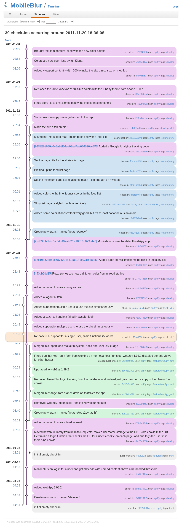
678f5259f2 (142, 298)
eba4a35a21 (141, 488)
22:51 (16, 295)
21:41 (16, 304)
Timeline (39, 14)
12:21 (16, 452)
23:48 (16, 271)
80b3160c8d (141, 94)
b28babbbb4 (141, 118)
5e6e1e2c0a (128, 370)
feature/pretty (167, 138)
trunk (165, 308)
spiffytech (157, 455)
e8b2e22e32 (135, 232)
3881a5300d (135, 138)
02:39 (16, 48)
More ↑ (9, 40)
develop (170, 52)
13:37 (16, 343)
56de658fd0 (138, 337)
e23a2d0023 (141, 246)
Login (175, 6)
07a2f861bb (142, 151)
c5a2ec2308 (119, 204)
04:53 (16, 485)
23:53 (16, 134)
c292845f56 (142, 52)
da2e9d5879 (141, 288)
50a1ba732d (128, 413)
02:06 (16, 68)
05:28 (16, 367)
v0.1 (172, 337)
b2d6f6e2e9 (136, 218)
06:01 (16, 191)
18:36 (16, 334)
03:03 (16, 430)
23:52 (16, 257)
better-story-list (151, 204)
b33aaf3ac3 (142, 404)
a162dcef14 (128, 394)
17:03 (16, 87)
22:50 (16, 158)
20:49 (16, 324)
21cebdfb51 (136, 161)
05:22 (16, 211)
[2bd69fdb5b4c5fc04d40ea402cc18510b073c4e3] (65, 241)
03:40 (16, 410)
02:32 (16, 58)
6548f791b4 (142, 474)
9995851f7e (144, 508)
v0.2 (172, 308)
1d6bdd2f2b (136, 171)
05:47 (16, 201)
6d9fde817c (142, 62)
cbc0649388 (141, 441)
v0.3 (172, 128)
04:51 (16, 505)
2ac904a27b (138, 308)
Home (22, 14)
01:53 (16, 467)
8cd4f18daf (142, 327)
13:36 (16, 168)
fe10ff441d (142, 104)
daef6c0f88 (136, 194)
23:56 (16, 115)
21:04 (16, 314)
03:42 (16, 391)
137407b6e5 (141, 278)
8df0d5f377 (142, 75)
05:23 (16, 100)
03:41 (16, 400)
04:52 (16, 495)
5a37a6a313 (128, 384)
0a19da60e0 (128, 361)
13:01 (16, 177)
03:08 (16, 239)
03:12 (16, 420)
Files (56, 14)
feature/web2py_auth (163, 361)
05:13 (16, 377)
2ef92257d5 (142, 498)
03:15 (16, 229)
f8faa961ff (141, 455)
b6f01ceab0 (136, 185)
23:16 (16, 144)
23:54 (16, 125)
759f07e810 (142, 317)
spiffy (157, 52)
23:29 (16, 285)
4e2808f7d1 (142, 265)
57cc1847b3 (141, 347)
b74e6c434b (141, 423)
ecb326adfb (136, 128)
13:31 (16, 353)
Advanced (12, 21)
